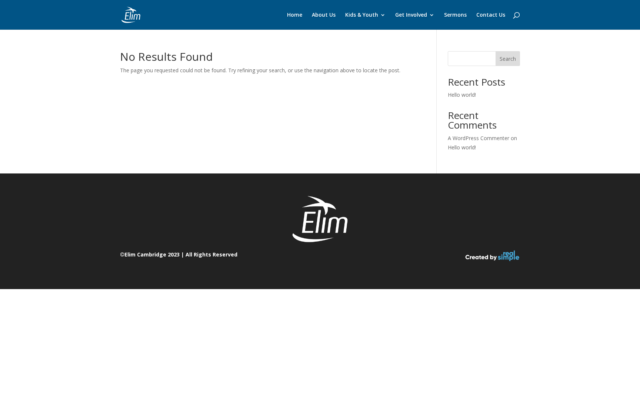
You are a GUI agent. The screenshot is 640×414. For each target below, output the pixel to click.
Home (294, 15)
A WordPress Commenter (478, 138)
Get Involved (411, 15)
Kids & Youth (361, 15)
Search (508, 58)
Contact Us (490, 15)
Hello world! (462, 94)
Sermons (455, 15)
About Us (324, 15)
